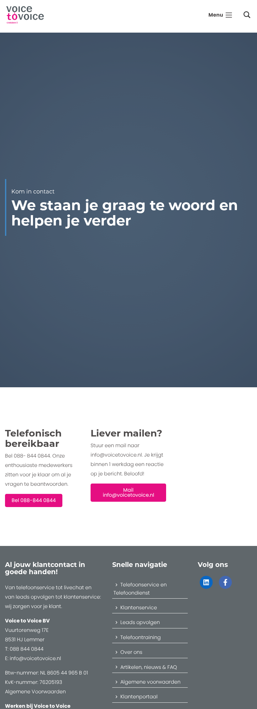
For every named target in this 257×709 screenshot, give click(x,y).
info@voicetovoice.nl (35, 658)
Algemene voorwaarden (150, 681)
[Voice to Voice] (25, 14)
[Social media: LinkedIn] (206, 586)
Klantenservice (138, 607)
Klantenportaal (139, 696)
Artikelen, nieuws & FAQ (148, 667)
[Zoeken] (247, 15)
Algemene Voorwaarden (35, 691)
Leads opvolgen (140, 622)
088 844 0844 (27, 649)
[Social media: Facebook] (225, 586)
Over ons (131, 652)
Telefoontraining (140, 637)
